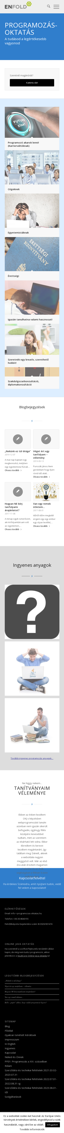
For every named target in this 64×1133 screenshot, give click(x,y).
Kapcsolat (10, 1052)
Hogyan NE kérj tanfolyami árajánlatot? (13, 507)
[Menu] (54, 6)
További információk (32, 1129)
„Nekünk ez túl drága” (18, 451)
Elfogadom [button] (52, 1124)
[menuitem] (47, 6)
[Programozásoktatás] (26, 6)
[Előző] (12, 817)
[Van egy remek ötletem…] (46, 491)
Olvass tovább (12, 470)
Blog (7, 1026)
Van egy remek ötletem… (42, 505)
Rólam (8, 1065)
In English (10, 1043)
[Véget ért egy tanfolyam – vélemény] (46, 439)
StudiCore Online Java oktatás (32, 955)
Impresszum (12, 1039)
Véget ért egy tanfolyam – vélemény (41, 454)
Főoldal (9, 1030)
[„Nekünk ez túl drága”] (18, 439)
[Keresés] (47, 6)
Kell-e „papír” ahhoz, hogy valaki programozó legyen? (26, 1002)
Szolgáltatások (13, 1096)
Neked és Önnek (14, 1057)
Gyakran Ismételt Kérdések (20, 1035)
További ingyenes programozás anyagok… (32, 758)
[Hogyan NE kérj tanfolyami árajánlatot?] (18, 491)
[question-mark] (33, 613)
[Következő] (52, 817)
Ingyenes (10, 1048)
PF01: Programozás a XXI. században (26, 1061)
